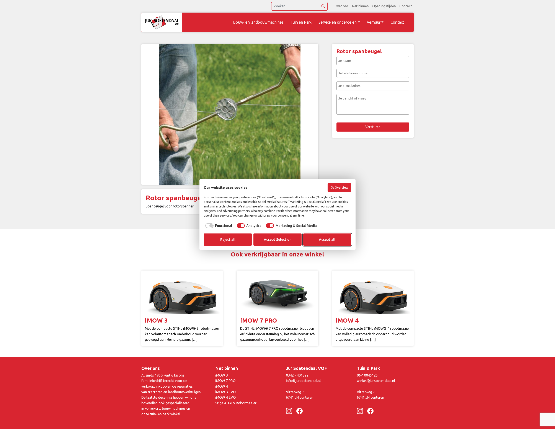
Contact (405, 6)
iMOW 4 (221, 386)
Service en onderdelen (337, 22)
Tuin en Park (301, 22)
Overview (341, 187)
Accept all (327, 239)
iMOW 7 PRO (225, 381)
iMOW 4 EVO (225, 397)
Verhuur (373, 22)
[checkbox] (218, 225)
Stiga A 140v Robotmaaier (235, 403)
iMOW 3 (221, 375)
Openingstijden (384, 6)
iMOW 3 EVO (225, 392)
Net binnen (360, 6)
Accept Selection (277, 239)
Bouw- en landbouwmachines (258, 22)
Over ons (342, 6)
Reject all (227, 239)
